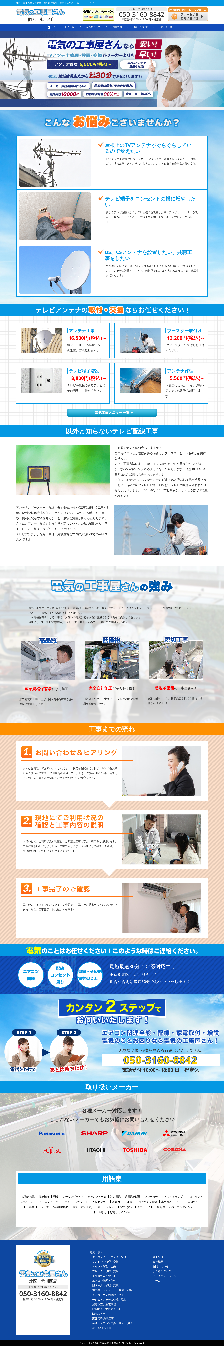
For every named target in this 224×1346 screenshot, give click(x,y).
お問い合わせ (160, 1266)
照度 (56, 1196)
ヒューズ (43, 1207)
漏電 (129, 1202)
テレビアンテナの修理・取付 (109, 1299)
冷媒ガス (117, 1202)
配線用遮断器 (61, 1207)
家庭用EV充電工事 (103, 1318)
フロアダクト (195, 1196)
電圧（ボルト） (107, 1207)
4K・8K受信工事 (102, 1328)
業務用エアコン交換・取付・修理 (112, 1323)
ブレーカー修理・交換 (105, 1271)
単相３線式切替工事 (104, 1276)
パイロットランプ (172, 1196)
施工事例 (158, 1257)
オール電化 (99, 1212)
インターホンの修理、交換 (108, 1295)
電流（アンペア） (83, 1207)
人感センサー (100, 1202)
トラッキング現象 (146, 1202)
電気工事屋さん (113, 1343)
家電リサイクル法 (120, 1212)
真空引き (166, 1202)
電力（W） (126, 1207)
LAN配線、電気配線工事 (106, 1309)
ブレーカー (151, 1196)
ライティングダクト (76, 1202)
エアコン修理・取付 (104, 1280)
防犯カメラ (98, 1313)
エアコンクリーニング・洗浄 (109, 1257)
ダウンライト (145, 1207)
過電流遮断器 (133, 1196)
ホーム (157, 1280)
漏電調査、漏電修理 (104, 1304)
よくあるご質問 (162, 1271)
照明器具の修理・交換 (105, 1285)
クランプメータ (97, 1196)
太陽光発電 (28, 1196)
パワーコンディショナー (183, 1207)
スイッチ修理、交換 (104, 1266)
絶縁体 (161, 1207)
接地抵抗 (44, 1196)
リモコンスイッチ (50, 1202)
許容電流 (115, 1196)
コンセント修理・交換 (105, 1261)
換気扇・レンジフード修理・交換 (112, 1290)
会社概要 (158, 1261)
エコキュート (196, 1202)
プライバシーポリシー (166, 1276)
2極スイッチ (28, 1202)
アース (180, 1202)
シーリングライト (73, 1196)
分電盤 (30, 1207)
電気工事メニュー (100, 1252)
